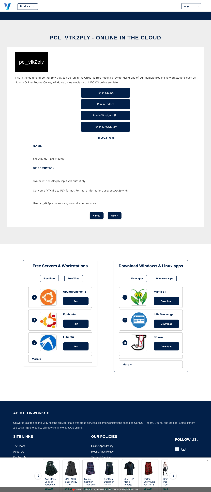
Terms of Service (101, 457)
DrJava (158, 337)
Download (166, 301)
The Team (19, 446)
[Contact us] (183, 449)
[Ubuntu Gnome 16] (49, 297)
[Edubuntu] (49, 320)
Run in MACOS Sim (105, 126)
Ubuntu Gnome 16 (75, 291)
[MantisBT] (140, 297)
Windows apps (164, 278)
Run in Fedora (105, 104)
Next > (114, 215)
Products (25, 6)
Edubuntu (69, 314)
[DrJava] (140, 343)
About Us (18, 451)
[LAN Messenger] (140, 320)
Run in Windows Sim (105, 115)
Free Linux (49, 278)
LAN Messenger (164, 314)
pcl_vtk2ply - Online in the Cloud (105, 38)
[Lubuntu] (49, 343)
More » (36, 358)
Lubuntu (68, 337)
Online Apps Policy (102, 446)
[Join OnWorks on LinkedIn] (177, 449)
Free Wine (73, 278)
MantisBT (160, 291)
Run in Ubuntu (105, 93)
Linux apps (137, 278)
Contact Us (19, 457)
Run (76, 301)
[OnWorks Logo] (7, 7)
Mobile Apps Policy (102, 451)
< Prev (96, 215)
